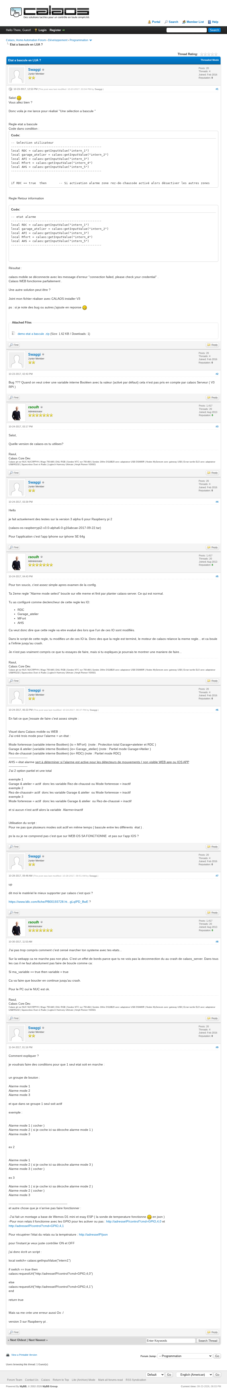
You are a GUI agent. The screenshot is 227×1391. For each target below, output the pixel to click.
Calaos (45, 1379)
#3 (217, 426)
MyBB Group (50, 1386)
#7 (217, 875)
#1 (217, 89)
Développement (57, 40)
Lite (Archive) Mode (83, 1379)
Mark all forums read (110, 1379)
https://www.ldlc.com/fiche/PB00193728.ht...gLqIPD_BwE (48, 901)
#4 (217, 501)
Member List (195, 22)
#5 (217, 576)
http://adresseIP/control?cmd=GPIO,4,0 (133, 1221)
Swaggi (34, 69)
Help (215, 22)
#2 (217, 374)
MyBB (23, 1386)
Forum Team (14, 1379)
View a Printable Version (24, 1354)
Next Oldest (18, 1340)
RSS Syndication (136, 1379)
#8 (217, 941)
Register (55, 30)
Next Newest (37, 1340)
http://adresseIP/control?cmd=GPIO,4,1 (36, 1226)
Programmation (79, 40)
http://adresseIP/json (93, 1234)
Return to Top (61, 1379)
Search (173, 22)
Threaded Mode (210, 60)
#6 (217, 709)
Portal (156, 22)
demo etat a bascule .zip (33, 333)
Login (43, 30)
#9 (217, 1047)
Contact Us (31, 1379)
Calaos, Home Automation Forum (26, 40)
